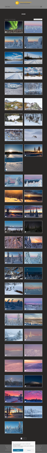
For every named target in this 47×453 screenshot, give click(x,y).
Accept (18, 450)
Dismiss (28, 450)
